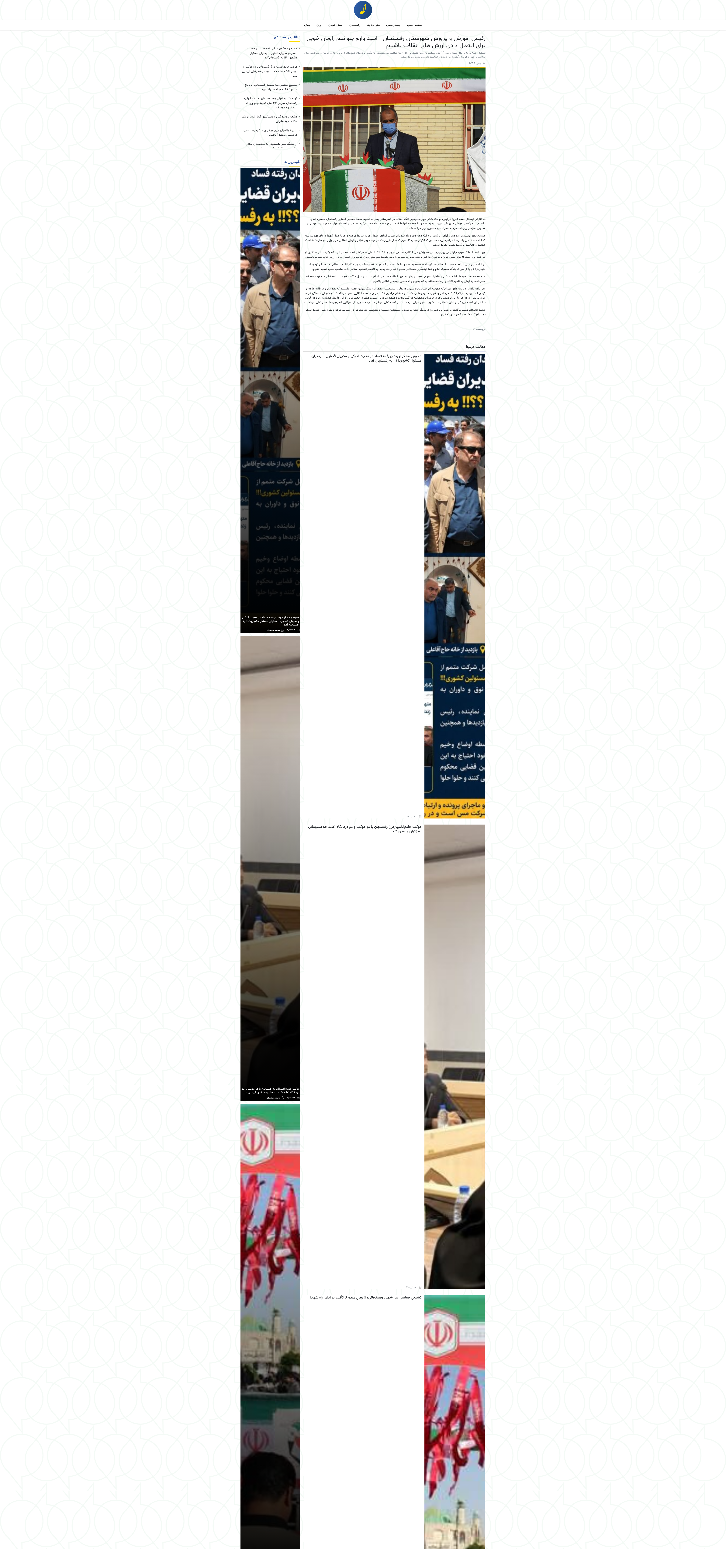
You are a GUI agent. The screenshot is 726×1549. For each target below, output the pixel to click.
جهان (307, 25)
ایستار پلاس (393, 25)
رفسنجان (354, 25)
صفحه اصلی (414, 25)
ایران (319, 25)
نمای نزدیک (373, 25)
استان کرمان (335, 25)
